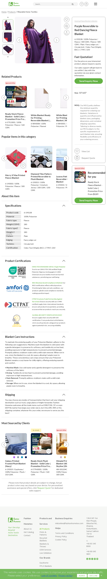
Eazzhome (44, 563)
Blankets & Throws (44, 545)
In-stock (36, 430)
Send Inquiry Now (88, 81)
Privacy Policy (61, 536)
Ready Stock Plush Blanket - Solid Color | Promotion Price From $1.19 (41, 463)
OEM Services (45, 549)
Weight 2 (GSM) (10, 232)
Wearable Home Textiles (27, 12)
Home (4, 12)
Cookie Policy (61, 539)
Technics (10, 244)
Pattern (9, 236)
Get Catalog (29, 532)
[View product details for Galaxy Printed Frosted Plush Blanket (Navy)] (16, 444)
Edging (9, 240)
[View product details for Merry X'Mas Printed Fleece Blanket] (16, 158)
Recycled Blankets (43, 539)
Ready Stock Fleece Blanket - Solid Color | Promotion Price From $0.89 (15, 116)
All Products (45, 529)
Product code (12, 212)
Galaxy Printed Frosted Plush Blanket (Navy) (15, 463)
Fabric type (11, 220)
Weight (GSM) (12, 224)
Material (10, 216)
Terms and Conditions (64, 533)
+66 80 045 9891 (91, 552)
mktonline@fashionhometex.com (69, 523)
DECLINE (93, 575)
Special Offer (10, 83)
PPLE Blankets (46, 566)
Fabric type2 (12, 228)
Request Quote (44, 488)
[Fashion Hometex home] (14, 4)
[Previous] (4, 97)
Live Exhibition (46, 553)
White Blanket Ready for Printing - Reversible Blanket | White (40, 118)
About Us (28, 529)
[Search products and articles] (73, 4)
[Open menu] (95, 3)
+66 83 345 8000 (91, 544)
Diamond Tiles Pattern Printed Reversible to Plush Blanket (41, 176)
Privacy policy (65, 575)
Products (12, 12)
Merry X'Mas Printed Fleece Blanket (15, 176)
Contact (27, 535)
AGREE (82, 575)
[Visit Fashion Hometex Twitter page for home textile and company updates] (95, 558)
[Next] (66, 97)
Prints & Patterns (43, 533)
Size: (81, 92)
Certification (12, 247)
